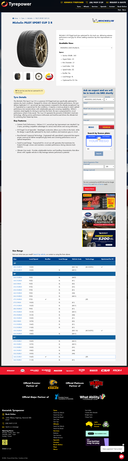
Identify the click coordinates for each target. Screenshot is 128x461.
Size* (85, 97)
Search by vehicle (39, 254)
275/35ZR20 (17, 306)
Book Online (122, 6)
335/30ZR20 (17, 331)
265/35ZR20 (17, 293)
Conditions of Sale (23, 458)
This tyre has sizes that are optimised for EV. (29, 91)
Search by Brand (58, 417)
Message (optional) (89, 170)
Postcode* (86, 120)
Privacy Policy (87, 184)
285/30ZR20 (17, 309)
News (124, 10)
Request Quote (89, 189)
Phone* (93, 109)
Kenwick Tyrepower (73, 2)
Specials (103, 6)
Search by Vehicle (58, 413)
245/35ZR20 (17, 277)
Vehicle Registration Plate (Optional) (90, 163)
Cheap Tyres (88, 417)
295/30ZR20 (17, 312)
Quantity (107, 97)
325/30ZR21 (17, 350)
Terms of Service (99, 184)
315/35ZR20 (17, 327)
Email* (85, 114)
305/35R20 (17, 321)
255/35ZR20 (17, 287)
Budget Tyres (88, 415)
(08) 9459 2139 (96, 2)
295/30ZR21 (17, 341)
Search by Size (57, 415)
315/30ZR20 (17, 324)
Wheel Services (58, 438)
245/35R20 (17, 284)
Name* (85, 103)
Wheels (86, 6)
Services (95, 6)
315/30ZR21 (17, 347)
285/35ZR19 (17, 267)
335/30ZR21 (17, 353)
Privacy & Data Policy (12, 458)
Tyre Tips (56, 422)
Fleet (119, 10)
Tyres (79, 6)
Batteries (55, 433)
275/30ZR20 (17, 299)
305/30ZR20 (17, 318)
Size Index (88, 410)
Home (16, 18)
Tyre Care (56, 419)
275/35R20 (17, 302)
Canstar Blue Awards (91, 412)
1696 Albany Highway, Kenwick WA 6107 (18, 419)
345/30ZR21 (17, 360)
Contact (112, 6)
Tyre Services (57, 435)
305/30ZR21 (17, 344)
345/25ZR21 (17, 357)
